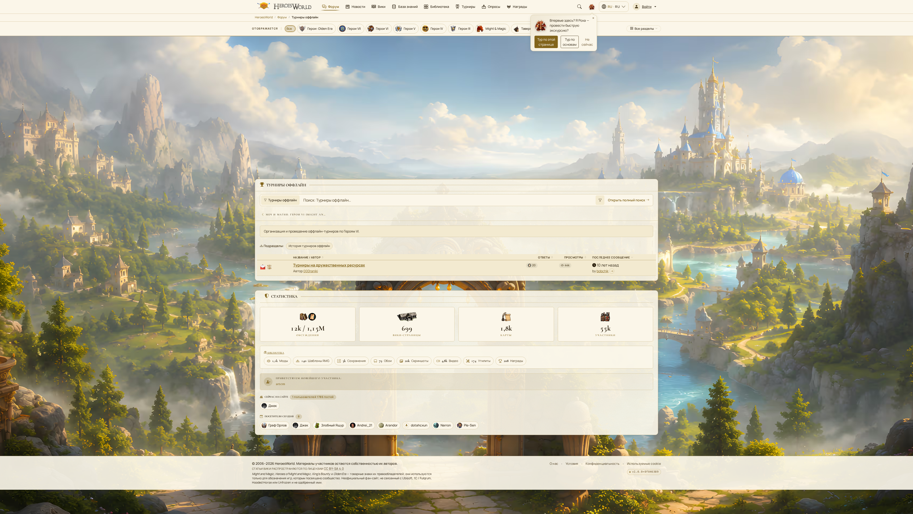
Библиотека (275, 352)
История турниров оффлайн (309, 246)
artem (280, 383)
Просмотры (573, 257)
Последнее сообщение (611, 257)
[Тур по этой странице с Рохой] (592, 6)
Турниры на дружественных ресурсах (329, 265)
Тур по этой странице (546, 42)
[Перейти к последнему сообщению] (611, 271)
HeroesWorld (264, 17)
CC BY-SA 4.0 (334, 468)
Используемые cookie (644, 463)
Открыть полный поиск (626, 200)
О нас (554, 463)
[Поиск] (579, 6)
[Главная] (284, 6)
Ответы (544, 257)
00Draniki (310, 271)
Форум (282, 17)
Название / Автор (307, 257)
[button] (644, 6)
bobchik (602, 271)
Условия (572, 463)
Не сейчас (587, 42)
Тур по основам (570, 42)
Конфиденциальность (602, 463)
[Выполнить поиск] (600, 200)
